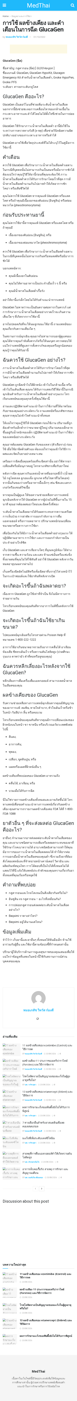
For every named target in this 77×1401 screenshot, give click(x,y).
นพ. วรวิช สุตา (30, 1085)
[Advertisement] (38, 49)
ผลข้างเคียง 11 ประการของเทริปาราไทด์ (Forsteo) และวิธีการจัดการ (45, 1062)
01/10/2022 (39, 37)
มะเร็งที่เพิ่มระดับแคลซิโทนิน (38, 1138)
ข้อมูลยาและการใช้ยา (21, 16)
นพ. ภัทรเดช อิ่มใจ (32, 1162)
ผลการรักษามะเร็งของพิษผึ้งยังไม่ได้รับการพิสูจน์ (46, 1336)
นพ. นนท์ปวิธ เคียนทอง (34, 1177)
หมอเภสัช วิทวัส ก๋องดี (17, 37)
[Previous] (35, 1188)
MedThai (38, 5)
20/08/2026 (50, 1054)
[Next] (41, 1188)
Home (6, 16)
